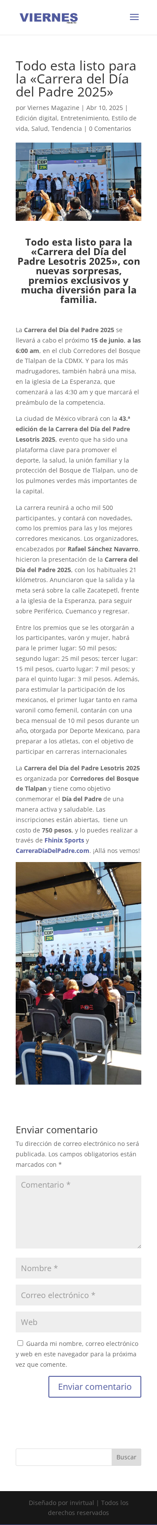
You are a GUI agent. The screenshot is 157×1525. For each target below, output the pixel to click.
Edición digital (36, 118)
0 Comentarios (110, 128)
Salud (39, 128)
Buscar (126, 1457)
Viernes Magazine (53, 107)
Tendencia (66, 128)
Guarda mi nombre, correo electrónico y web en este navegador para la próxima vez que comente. (77, 1354)
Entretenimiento (84, 118)
